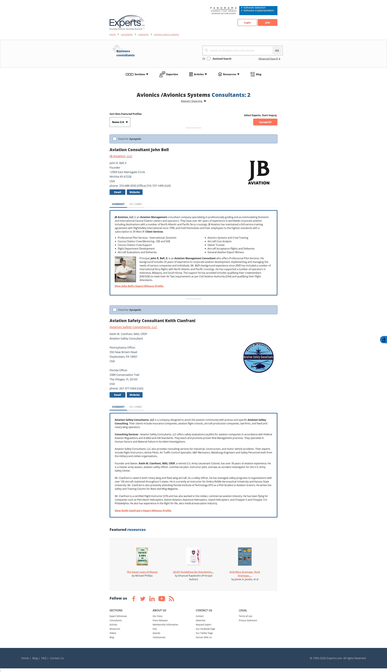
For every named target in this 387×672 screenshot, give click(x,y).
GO (277, 50)
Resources (229, 74)
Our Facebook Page (205, 628)
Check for (129, 139)
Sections (140, 74)
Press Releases (160, 620)
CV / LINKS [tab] (135, 204)
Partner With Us (204, 637)
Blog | (36, 658)
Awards (156, 633)
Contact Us (57, 658)
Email (117, 192)
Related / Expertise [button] (192, 101)
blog (258, 74)
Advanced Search (268, 58)
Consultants (116, 620)
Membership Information (165, 624)
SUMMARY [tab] (118, 204)
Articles (199, 74)
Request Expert (203, 624)
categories (143, 34)
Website (135, 192)
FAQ (155, 628)
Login (247, 22)
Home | (26, 658)
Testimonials (159, 637)
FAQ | (45, 658)
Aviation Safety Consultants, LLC (133, 327)
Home (112, 34)
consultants (127, 34)
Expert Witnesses (118, 616)
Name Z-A (118, 122)
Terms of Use (245, 616)
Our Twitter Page (204, 633)
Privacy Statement (248, 620)
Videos (113, 633)
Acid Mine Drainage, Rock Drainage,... (244, 573)
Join (267, 22)
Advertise (200, 620)
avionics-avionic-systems (166, 34)
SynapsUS (265, 122)
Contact (199, 616)
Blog (112, 637)
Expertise (172, 74)
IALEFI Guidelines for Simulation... (193, 572)
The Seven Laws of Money (142, 572)
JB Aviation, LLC (121, 156)
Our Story (157, 616)
